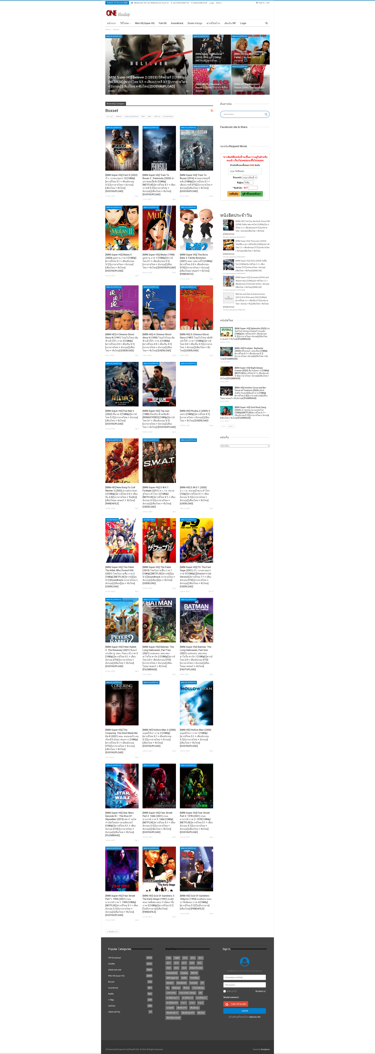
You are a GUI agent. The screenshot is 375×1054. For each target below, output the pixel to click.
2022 (169, 968)
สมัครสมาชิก (255, 1017)
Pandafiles (194, 978)
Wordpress (265, 1049)
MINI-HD (194, 973)
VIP (202, 983)
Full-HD (163, 23)
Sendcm (170, 983)
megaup (184, 973)
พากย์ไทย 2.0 (188, 998)
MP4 (149, 116)
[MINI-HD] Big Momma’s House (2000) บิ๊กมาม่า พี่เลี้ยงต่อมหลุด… (249, 87)
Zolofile (111, 964)
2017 (169, 963)
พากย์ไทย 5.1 (201, 998)
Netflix (157, 116)
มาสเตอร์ (170, 1008)
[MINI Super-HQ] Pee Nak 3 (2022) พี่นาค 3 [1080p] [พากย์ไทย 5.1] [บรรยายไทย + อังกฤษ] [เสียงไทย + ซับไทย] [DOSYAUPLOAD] (121, 417)
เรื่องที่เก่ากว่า (113, 932)
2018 (176, 963)
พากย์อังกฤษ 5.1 (173, 998)
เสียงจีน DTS (181, 1008)
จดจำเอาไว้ (231, 991)
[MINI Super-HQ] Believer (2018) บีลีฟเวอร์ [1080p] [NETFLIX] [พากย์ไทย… (209, 57)
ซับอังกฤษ (176, 988)
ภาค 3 (200, 1003)
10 (212, 591)
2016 (200, 958)
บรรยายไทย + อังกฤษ (187, 993)
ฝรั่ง (200, 993)
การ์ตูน (111, 1000)
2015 (193, 958)
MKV (143, 116)
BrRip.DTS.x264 (196, 968)
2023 (176, 968)
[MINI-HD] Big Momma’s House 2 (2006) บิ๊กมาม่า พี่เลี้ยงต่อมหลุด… (212, 87)
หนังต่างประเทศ (114, 970)
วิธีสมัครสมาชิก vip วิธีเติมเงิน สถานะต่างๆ (151, 3)
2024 (184, 968)
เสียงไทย (201, 1013)
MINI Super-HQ (172, 978)
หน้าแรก (111, 23)
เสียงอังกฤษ (194, 1008)
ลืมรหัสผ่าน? (260, 991)
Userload (193, 983)
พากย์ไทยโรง (213, 23)
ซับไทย (186, 988)
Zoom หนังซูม (195, 23)
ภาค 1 (183, 1003)
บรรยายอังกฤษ (198, 988)
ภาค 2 (192, 1003)
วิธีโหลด (124, 23)
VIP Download (114, 958)
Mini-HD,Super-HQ (145, 23)
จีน (168, 988)
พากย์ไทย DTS (172, 1003)
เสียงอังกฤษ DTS (188, 1013)
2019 (184, 963)
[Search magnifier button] (266, 114)
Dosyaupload (172, 973)
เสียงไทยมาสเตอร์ (173, 1018)
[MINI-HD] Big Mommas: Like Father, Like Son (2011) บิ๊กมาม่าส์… (249, 57)
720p (169, 958)
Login (211, 3)
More (218, 3)
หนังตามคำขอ (114, 1012)
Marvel (119, 116)
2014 (185, 958)
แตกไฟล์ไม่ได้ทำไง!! (181, 3)
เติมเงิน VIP (230, 23)
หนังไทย (111, 1006)
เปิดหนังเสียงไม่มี (200, 3)
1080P (176, 958)
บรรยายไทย (171, 993)
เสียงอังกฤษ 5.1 (172, 1013)
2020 (192, 963)
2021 (200, 963)
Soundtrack (177, 23)
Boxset (111, 982)
